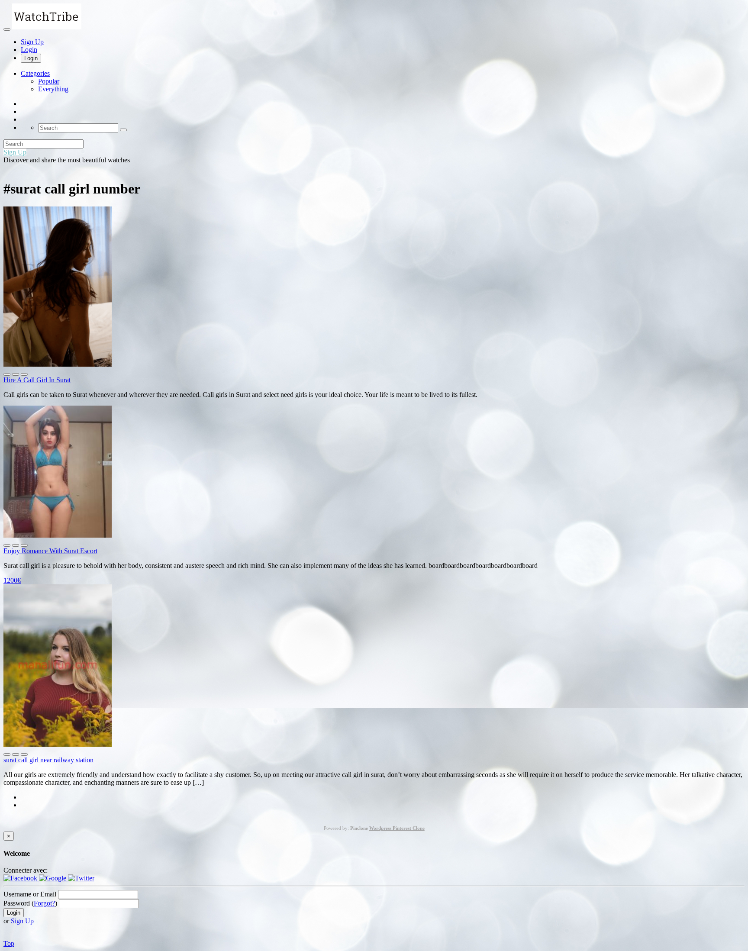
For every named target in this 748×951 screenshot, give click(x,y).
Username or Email (29, 894)
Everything (53, 89)
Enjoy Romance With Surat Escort (50, 550)
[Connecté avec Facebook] (21, 878)
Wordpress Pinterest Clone (397, 828)
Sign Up (32, 41)
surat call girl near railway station (48, 760)
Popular (48, 81)
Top (8, 943)
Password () (30, 903)
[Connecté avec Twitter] (81, 878)
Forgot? (44, 903)
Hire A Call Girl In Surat (37, 380)
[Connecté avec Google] (53, 878)
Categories (35, 73)
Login (29, 49)
